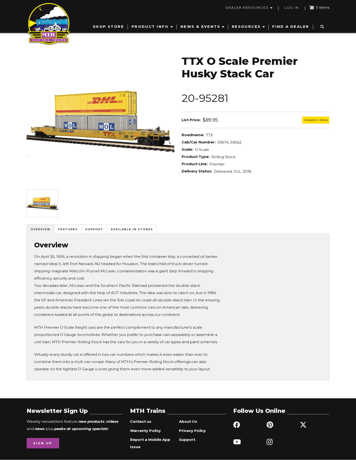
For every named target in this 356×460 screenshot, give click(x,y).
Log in (292, 7)
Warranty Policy (145, 430)
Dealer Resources (247, 7)
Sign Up (42, 443)
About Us (188, 421)
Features (68, 229)
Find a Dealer (290, 26)
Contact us (140, 421)
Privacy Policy (192, 430)
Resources (246, 26)
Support (94, 229)
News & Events (200, 26)
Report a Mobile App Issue (150, 443)
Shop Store (108, 26)
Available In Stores (132, 229)
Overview (41, 229)
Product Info (150, 26)
